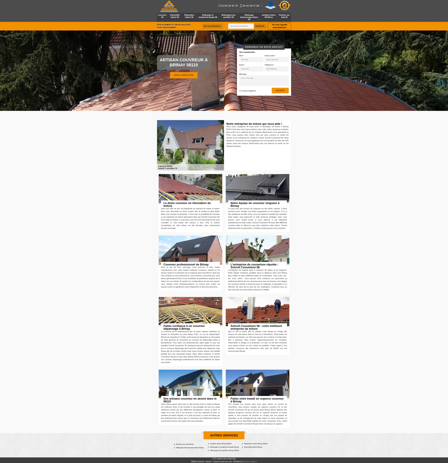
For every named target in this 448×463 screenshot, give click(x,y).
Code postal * (270, 56)
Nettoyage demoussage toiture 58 (249, 17)
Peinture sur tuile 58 (284, 16)
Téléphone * (269, 65)
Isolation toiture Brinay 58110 (221, 444)
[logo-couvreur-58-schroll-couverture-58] (169, 6)
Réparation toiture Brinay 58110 (256, 444)
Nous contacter (183, 75)
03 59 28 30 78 (229, 5)
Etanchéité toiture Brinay (253, 447)
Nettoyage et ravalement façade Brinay (224, 447)
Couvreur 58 (162, 16)
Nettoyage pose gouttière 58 (229, 16)
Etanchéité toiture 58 (175, 16)
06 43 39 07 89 (250, 5)
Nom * (241, 56)
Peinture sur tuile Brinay (185, 444)
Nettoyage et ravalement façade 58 (207, 16)
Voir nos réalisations (212, 26)
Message (242, 74)
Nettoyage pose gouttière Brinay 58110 (224, 450)
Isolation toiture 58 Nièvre (269, 16)
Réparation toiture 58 (189, 16)
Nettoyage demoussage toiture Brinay (190, 448)
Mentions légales (250, 462)
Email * (242, 65)
